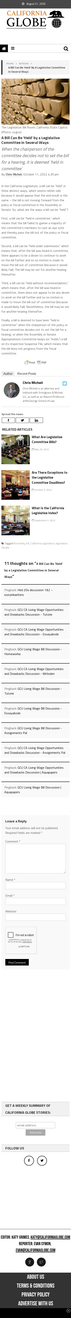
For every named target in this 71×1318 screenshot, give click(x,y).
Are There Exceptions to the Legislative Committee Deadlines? (49, 477)
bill (27, 543)
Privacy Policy (35, 1294)
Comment (13, 841)
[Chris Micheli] (12, 390)
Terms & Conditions (35, 1285)
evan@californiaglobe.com (35, 1250)
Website (10, 911)
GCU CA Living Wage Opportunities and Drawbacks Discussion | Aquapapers (34, 770)
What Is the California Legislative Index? (48, 510)
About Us (35, 1277)
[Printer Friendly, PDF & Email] (35, 363)
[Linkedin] (36, 420)
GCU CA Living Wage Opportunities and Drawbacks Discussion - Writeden (34, 671)
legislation (61, 543)
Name (10, 879)
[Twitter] (64, 383)
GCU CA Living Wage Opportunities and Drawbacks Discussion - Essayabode (34, 632)
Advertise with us (35, 1303)
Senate (5, 547)
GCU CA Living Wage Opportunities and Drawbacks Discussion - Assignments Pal (34, 750)
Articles (24, 63)
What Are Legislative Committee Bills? (47, 439)
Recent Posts (26, 373)
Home (10, 63)
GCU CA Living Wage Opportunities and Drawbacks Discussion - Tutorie (34, 612)
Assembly (19, 543)
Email (10, 895)
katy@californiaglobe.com (50, 1237)
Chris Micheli (14, 174)
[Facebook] (8, 420)
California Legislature (42, 543)
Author (8, 373)
